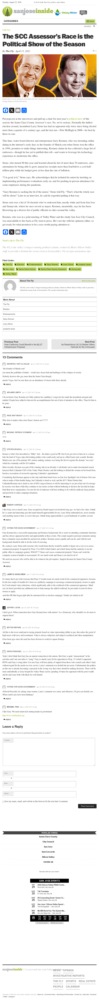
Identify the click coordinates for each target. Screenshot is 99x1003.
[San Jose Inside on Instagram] (95, 2)
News (57, 970)
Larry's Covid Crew (16, 574)
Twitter (5, 996)
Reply (8, 384)
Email (8, 783)
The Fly (6, 30)
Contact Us (77, 994)
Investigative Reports (69, 975)
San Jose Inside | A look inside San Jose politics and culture (33, 970)
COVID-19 (48, 862)
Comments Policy (49, 994)
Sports (71, 981)
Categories (11, 21)
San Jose (10, 269)
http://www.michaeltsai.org (13, 715)
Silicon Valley (48, 857)
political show (76, 118)
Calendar (73, 986)
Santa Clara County (27, 269)
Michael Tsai (13, 707)
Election (20, 264)
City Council (48, 841)
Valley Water (11, 274)
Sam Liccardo (48, 852)
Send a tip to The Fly (13, 240)
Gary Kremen (52, 264)
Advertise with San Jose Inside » (49, 871)
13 (96, 51)
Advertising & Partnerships (65, 994)
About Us (40, 994)
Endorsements (35, 264)
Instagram (12, 996)
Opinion (68, 970)
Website (6, 793)
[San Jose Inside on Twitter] (87, 2)
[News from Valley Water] (71, 11)
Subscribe (86, 994)
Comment (7, 740)
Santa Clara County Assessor (53, 269)
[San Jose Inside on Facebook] (91, 2)
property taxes (85, 264)
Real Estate (87, 981)
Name (8, 773)
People (58, 986)
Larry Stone (68, 264)
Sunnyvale (76, 269)
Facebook (93, 994)
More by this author (88, 281)
